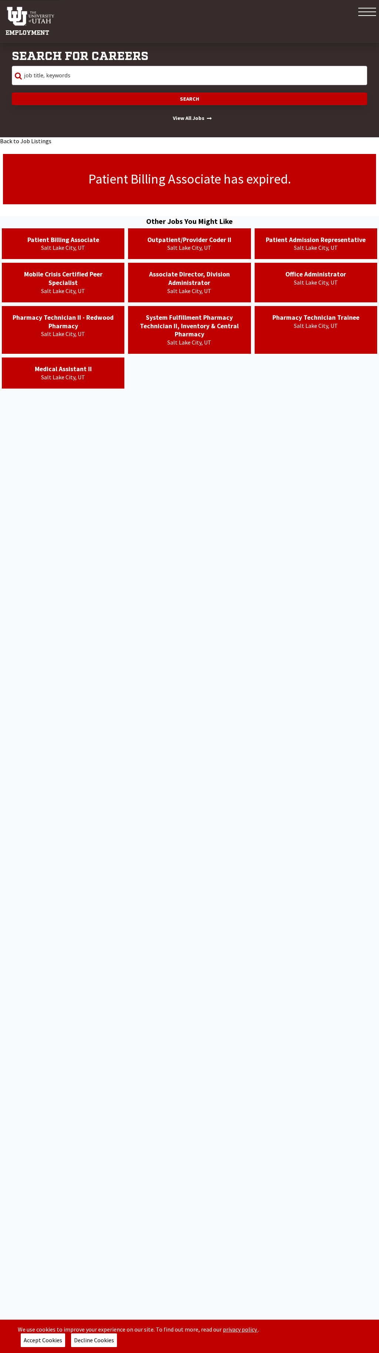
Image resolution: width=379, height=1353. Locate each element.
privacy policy (240, 1329)
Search (189, 98)
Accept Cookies (43, 1340)
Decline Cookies (94, 1340)
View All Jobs (188, 118)
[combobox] (189, 75)
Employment (27, 33)
